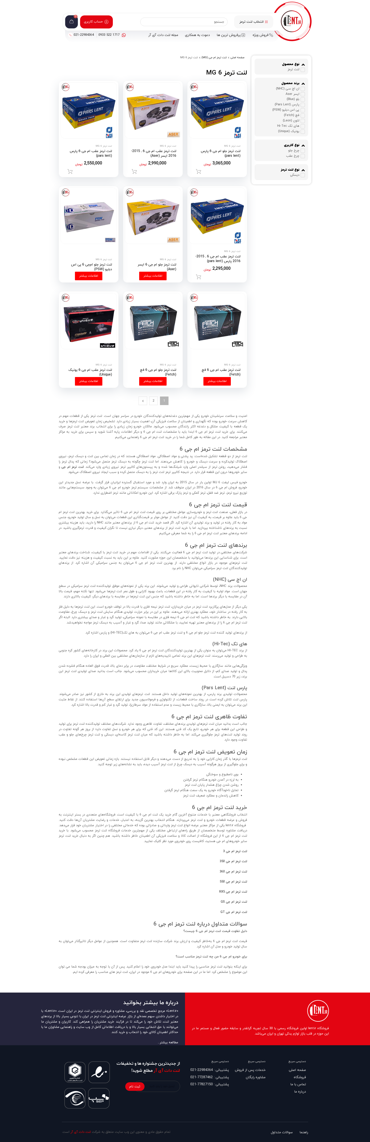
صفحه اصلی (237, 58)
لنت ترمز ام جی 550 (233, 882)
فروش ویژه (261, 35)
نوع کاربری (292, 145)
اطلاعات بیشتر (152, 276)
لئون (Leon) (291, 121)
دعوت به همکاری (197, 35)
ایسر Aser (292, 94)
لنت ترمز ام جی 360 (233, 871)
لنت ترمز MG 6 (232, 146)
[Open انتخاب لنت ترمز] (266, 21)
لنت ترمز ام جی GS (234, 902)
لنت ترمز (293, 69)
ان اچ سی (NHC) (287, 88)
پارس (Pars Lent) (287, 105)
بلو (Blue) (293, 99)
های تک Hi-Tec (288, 126)
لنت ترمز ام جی (72, 467)
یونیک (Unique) (288, 131)
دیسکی (294, 175)
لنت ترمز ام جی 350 (233, 861)
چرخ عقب (292, 156)
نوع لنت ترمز (290, 170)
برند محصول (290, 83)
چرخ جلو (293, 150)
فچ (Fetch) (291, 115)
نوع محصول (291, 64)
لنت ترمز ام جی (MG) (214, 58)
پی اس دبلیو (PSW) (285, 110)
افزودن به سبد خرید (198, 171)
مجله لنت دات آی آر (163, 35)
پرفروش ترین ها (229, 35)
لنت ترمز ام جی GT (234, 912)
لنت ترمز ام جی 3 (235, 851)
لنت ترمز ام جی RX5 (233, 892)
